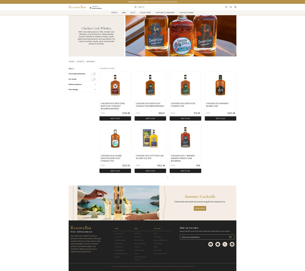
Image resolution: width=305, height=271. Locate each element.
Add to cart (115, 118)
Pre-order (73, 79)
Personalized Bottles (77, 74)
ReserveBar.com (86, 232)
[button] (73, 61)
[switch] (93, 73)
